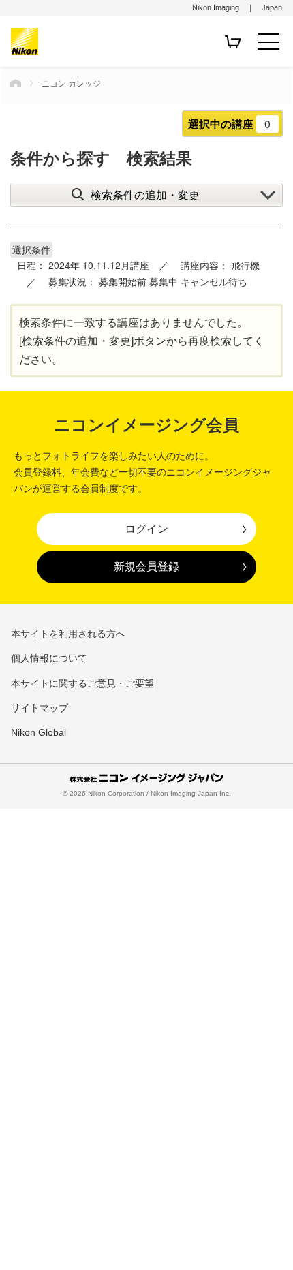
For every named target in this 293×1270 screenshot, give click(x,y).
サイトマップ (39, 707)
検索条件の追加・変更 (145, 194)
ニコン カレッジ (71, 83)
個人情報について (49, 658)
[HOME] (15, 83)
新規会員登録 (146, 566)
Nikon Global (38, 732)
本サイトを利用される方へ (68, 633)
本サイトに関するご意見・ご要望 (82, 683)
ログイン (146, 529)
